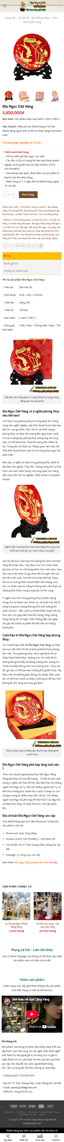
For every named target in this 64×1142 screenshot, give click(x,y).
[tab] (32, 256)
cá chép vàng (14, 223)
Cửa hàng (32, 1112)
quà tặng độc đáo (11, 234)
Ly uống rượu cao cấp (28, 854)
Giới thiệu (21, 1112)
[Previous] (8, 59)
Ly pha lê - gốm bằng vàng (34, 17)
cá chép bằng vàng (20, 219)
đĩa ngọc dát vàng (28, 227)
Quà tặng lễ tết (15, 210)
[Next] (56, 59)
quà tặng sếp (48, 234)
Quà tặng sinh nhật (33, 210)
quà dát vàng (20, 230)
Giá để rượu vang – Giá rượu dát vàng (47, 925)
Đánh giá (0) (11, 263)
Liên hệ (42, 1114)
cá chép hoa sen (39, 219)
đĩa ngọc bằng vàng (41, 223)
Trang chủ (9, 17)
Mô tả (7, 255)
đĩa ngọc (26, 223)
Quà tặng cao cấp (27, 1114)
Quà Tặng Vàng (34, 1119)
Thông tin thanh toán (16, 270)
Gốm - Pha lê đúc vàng (25, 206)
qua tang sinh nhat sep (29, 238)
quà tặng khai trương (31, 234)
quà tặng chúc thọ (50, 230)
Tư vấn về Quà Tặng (49, 1112)
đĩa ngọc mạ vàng (47, 227)
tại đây (53, 862)
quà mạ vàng (33, 230)
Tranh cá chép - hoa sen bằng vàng (40, 214)
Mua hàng (28, 194)
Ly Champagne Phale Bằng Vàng (16, 925)
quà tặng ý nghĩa (49, 238)
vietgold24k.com (23, 1091)
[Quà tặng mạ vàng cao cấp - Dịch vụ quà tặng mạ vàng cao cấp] (32, 6)
